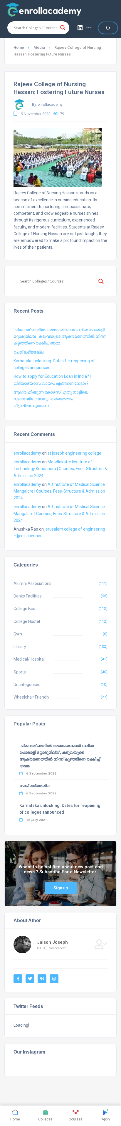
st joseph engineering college (74, 453)
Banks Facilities (28, 596)
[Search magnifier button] (63, 28)
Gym (18, 634)
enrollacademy (27, 453)
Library (20, 646)
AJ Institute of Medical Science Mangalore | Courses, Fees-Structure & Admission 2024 (59, 491)
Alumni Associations (32, 583)
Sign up (60, 888)
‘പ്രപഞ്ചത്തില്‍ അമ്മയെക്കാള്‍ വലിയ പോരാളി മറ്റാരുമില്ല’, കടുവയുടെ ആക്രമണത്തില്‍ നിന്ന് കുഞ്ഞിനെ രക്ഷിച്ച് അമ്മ (59, 336)
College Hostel (27, 621)
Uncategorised (27, 684)
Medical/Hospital (29, 659)
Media (39, 47)
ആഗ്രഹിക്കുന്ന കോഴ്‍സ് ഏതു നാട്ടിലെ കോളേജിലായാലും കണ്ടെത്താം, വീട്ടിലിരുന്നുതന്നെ (51, 399)
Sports (20, 672)
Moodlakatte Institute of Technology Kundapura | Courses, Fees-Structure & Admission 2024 (60, 469)
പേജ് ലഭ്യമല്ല (28, 352)
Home (19, 47)
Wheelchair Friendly (31, 697)
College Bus (24, 608)
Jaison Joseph (52, 942)
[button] (85, 27)
